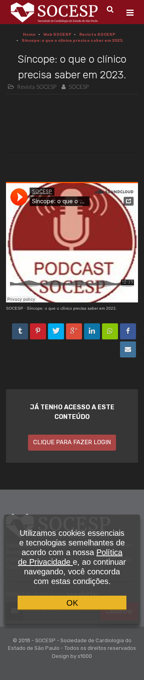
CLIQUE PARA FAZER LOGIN (72, 442)
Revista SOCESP (97, 34)
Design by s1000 (72, 656)
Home (29, 34)
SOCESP (14, 308)
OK (72, 602)
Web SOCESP (57, 34)
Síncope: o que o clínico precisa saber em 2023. (73, 40)
